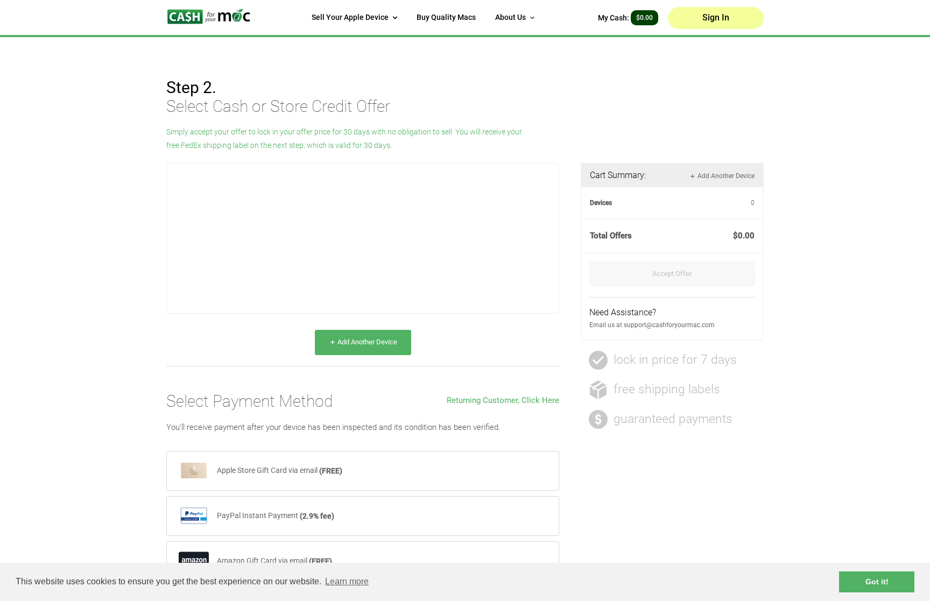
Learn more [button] (347, 581)
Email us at (606, 325)
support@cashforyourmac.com (669, 325)
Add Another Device (366, 342)
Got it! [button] (877, 581)
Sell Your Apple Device (351, 17)
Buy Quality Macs (446, 17)
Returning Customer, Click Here (503, 400)
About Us (511, 17)
